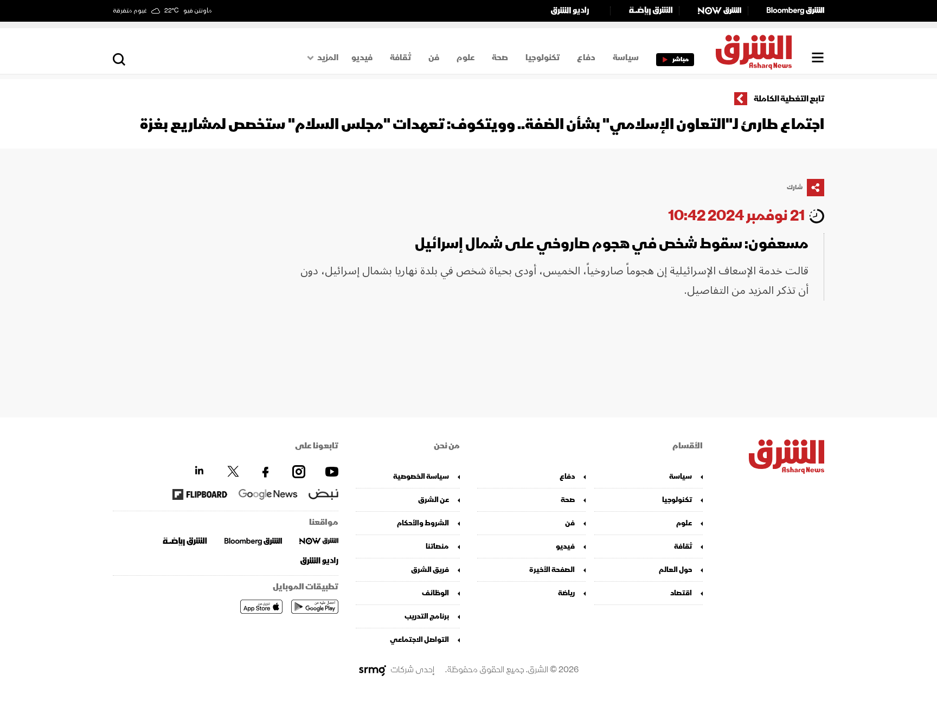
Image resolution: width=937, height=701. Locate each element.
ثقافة (400, 57)
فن (433, 57)
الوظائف (435, 593)
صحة (500, 57)
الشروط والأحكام (423, 523)
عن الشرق (433, 499)
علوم (465, 57)
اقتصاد (681, 593)
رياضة (566, 593)
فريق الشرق (430, 569)
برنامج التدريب (427, 616)
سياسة (626, 57)
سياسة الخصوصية (421, 476)
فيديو (362, 57)
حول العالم (675, 569)
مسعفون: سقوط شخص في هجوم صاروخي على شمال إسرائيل (611, 243)
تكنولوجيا (542, 57)
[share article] (815, 187)
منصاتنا (437, 546)
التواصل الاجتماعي (419, 639)
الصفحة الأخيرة (552, 569)
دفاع (586, 57)
